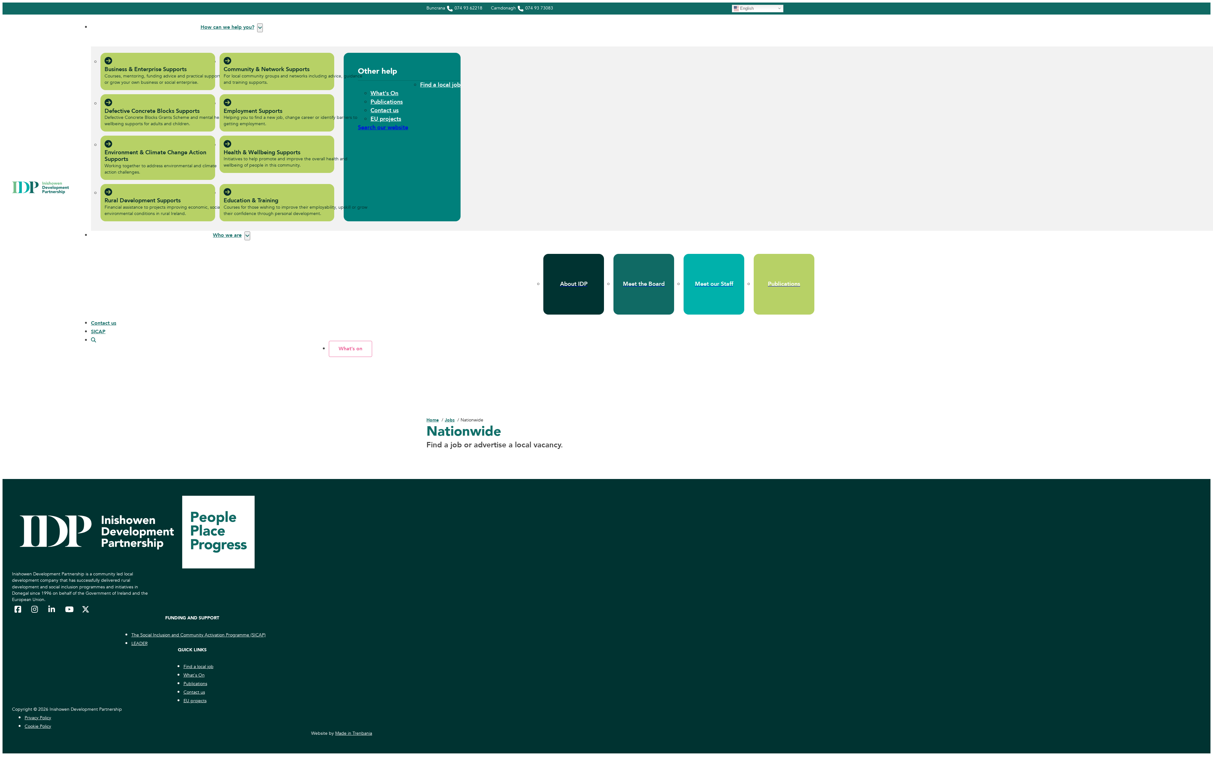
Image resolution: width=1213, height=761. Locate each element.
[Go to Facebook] (18, 609)
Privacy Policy (38, 718)
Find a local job (440, 85)
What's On (384, 93)
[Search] (93, 340)
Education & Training (251, 201)
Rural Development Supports (143, 201)
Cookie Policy (38, 726)
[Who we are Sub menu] (247, 235)
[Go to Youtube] (69, 609)
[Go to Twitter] (85, 609)
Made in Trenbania (353, 733)
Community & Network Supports (267, 69)
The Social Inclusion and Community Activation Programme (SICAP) (198, 635)
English (746, 8)
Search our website (383, 128)
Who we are (227, 235)
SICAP (98, 331)
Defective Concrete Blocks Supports (152, 111)
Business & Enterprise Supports (146, 69)
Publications (387, 102)
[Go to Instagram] (35, 609)
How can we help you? (227, 27)
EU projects (386, 119)
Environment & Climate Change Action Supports (155, 156)
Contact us (385, 110)
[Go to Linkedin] (52, 609)
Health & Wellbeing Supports (262, 152)
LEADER (139, 644)
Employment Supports (253, 111)
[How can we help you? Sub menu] (260, 27)
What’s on (350, 348)
